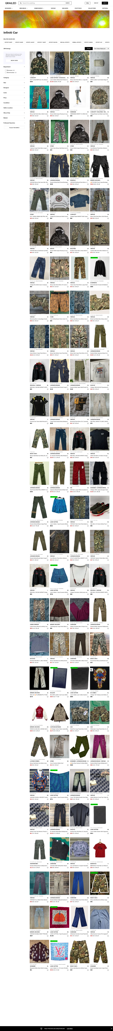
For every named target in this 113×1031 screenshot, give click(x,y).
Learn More (70, 1028)
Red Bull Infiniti (64, 42)
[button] (14, 70)
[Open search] (21, 3)
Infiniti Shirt (8, 42)
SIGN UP (96, 3)
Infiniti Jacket (30, 42)
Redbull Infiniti (76, 42)
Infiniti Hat (99, 42)
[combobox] (45, 3)
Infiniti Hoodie (88, 42)
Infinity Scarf (19, 42)
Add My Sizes (14, 60)
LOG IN (105, 3)
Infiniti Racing (53, 42)
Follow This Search (14, 127)
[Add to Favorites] (48, 82)
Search (68, 3)
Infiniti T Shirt (41, 42)
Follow (88, 48)
